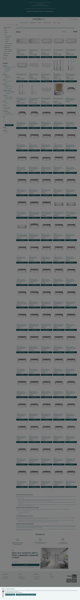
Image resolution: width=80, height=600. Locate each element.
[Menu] (4, 590)
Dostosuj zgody (20, 594)
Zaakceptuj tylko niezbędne (8, 594)
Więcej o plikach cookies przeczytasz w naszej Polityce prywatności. (11, 592)
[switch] (3, 596)
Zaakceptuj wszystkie (30, 594)
